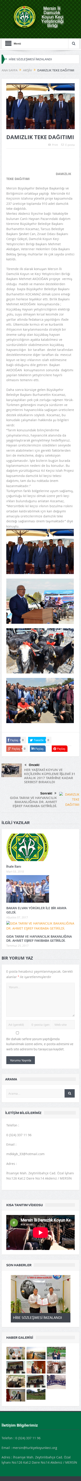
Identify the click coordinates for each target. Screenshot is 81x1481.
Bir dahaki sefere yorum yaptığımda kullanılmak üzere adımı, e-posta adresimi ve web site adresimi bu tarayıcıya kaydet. (39, 1044)
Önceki (34, 765)
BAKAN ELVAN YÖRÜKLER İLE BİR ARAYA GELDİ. (36, 910)
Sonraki (46, 793)
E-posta (70, 145)
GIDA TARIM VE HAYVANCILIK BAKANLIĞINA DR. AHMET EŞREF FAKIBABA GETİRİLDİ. (33, 801)
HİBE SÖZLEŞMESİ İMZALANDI (30, 59)
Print (55, 145)
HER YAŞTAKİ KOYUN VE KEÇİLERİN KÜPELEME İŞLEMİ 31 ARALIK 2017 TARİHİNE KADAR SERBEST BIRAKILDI (49, 775)
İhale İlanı (13, 866)
